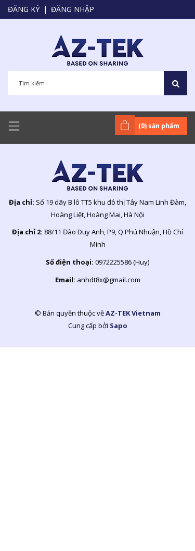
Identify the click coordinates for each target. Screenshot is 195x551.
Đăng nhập (72, 9)
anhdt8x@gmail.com (108, 279)
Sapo (118, 325)
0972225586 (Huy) (122, 262)
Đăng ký (24, 9)
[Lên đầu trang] (161, 526)
